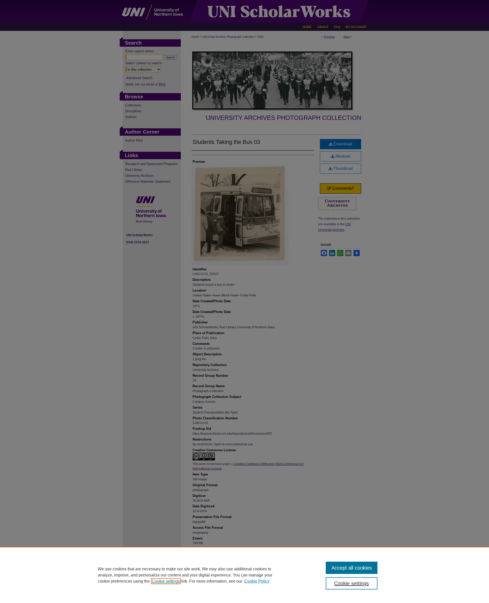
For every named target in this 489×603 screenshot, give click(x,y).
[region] (244, 575)
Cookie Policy (256, 581)
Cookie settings (166, 581)
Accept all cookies (351, 568)
